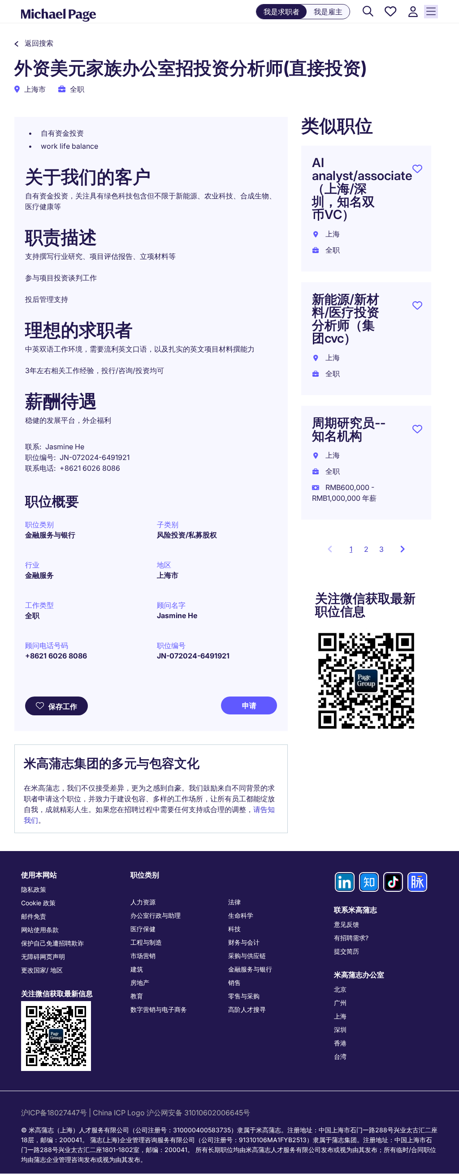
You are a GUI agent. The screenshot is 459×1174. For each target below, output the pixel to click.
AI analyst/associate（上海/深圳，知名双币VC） (362, 188)
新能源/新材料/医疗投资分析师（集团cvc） (345, 319)
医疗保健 (143, 929)
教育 (136, 996)
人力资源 (143, 902)
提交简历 (346, 951)
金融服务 (39, 575)
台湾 (340, 1056)
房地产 (139, 982)
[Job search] (368, 12)
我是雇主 (328, 11)
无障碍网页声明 (43, 956)
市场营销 (143, 955)
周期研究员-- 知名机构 (348, 429)
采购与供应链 (247, 955)
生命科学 (240, 915)
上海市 (167, 575)
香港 (340, 1043)
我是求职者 (281, 11)
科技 (234, 929)
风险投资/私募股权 (187, 534)
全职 (32, 615)
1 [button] (354, 552)
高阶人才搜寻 (247, 1009)
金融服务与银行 (50, 534)
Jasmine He (177, 615)
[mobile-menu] (431, 11)
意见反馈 (346, 924)
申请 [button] (249, 705)
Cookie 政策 (38, 903)
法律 (234, 902)
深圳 (340, 1029)
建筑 (136, 969)
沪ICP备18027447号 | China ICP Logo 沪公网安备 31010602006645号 (136, 1112)
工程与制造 (146, 942)
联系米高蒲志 (355, 909)
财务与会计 (244, 942)
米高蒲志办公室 (359, 974)
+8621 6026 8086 (56, 655)
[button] (33, 43)
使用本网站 (39, 874)
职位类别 (144, 874)
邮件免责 (33, 916)
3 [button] (381, 549)
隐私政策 (33, 889)
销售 (234, 982)
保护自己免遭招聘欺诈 (52, 943)
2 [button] (366, 549)
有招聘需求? (351, 938)
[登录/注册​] (413, 12)
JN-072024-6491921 (193, 655)
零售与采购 (244, 996)
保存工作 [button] (62, 706)
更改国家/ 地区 (42, 970)
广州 (340, 1002)
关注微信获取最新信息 (57, 993)
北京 (340, 989)
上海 (340, 1016)
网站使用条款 (40, 929)
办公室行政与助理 (155, 915)
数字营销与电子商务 (158, 1009)
